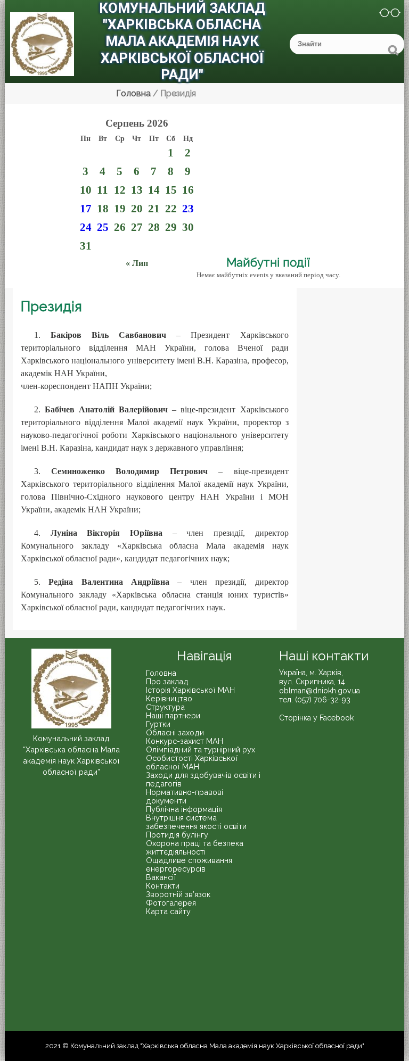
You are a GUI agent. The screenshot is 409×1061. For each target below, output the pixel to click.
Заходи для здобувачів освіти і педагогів (203, 779)
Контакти (162, 885)
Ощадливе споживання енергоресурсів (189, 864)
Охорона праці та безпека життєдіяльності (194, 847)
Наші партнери (173, 715)
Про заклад (167, 681)
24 (86, 227)
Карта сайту (168, 911)
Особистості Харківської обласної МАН (192, 762)
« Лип (137, 263)
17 (86, 208)
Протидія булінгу (177, 834)
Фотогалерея (171, 902)
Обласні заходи (175, 732)
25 (103, 227)
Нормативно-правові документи (184, 796)
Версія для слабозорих (383, 14)
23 (188, 208)
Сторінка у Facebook (316, 718)
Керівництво (169, 698)
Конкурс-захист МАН (184, 740)
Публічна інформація (184, 809)
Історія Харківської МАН (190, 689)
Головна (161, 672)
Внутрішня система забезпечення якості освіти (196, 822)
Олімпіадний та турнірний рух (200, 749)
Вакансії (161, 877)
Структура (165, 706)
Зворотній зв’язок (178, 894)
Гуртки (158, 723)
